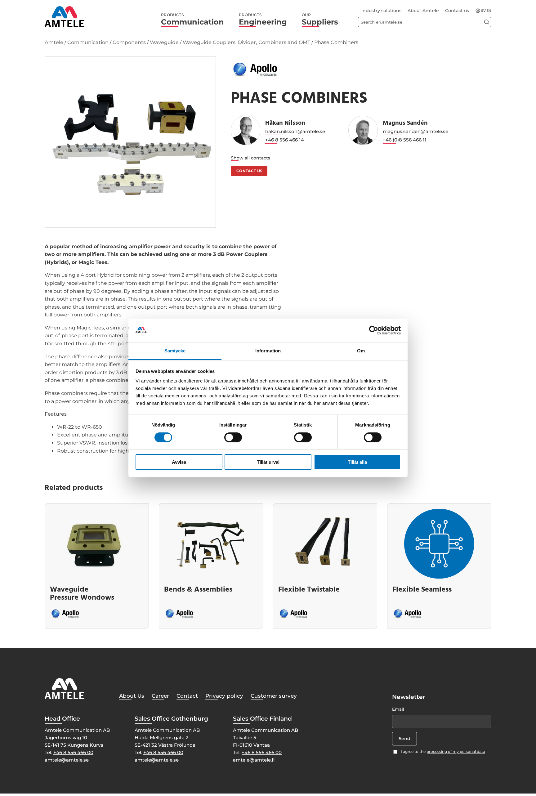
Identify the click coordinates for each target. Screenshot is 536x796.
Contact (187, 696)
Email (398, 709)
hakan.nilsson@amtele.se (295, 131)
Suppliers (320, 19)
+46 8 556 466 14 (284, 140)
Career (160, 696)
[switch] (233, 437)
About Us (131, 696)
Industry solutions (381, 10)
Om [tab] (361, 351)
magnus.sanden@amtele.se (415, 131)
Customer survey (274, 696)
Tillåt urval (268, 462)
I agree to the (443, 751)
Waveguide (164, 42)
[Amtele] (64, 16)
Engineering (263, 19)
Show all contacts (250, 158)
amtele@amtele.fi (254, 760)
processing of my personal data (456, 751)
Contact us (457, 10)
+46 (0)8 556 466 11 (405, 140)
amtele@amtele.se (67, 760)
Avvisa (179, 462)
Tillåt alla (357, 462)
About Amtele (423, 10)
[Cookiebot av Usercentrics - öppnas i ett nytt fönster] (373, 330)
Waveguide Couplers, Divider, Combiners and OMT (246, 42)
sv (483, 10)
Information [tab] (268, 351)
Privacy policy (224, 696)
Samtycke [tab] (175, 351)
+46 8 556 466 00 (73, 752)
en (488, 10)
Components (129, 42)
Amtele (54, 42)
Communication (192, 19)
